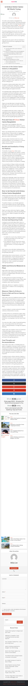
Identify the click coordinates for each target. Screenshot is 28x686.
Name (4, 592)
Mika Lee (17, 11)
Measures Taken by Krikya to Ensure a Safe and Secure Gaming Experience (14, 61)
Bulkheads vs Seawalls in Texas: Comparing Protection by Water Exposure (12, 637)
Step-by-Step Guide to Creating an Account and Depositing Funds (14, 57)
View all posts (14, 568)
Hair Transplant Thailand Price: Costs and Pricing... (17, 431)
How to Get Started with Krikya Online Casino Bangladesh (13, 54)
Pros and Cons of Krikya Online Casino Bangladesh (14, 51)
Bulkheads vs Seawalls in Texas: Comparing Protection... (17, 425)
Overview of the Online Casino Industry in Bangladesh (14, 49)
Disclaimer (14, 684)
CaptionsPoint (13, 682)
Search (6, 619)
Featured (9, 684)
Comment (4, 578)
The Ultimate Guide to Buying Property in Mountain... (16, 546)
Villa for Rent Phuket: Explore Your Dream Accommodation (17, 539)
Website (4, 603)
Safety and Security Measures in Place (11, 59)
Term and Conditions (21, 684)
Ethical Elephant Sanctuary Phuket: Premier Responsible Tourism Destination (12, 666)
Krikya (20, 25)
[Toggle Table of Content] (23, 47)
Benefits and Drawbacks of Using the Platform (14, 52)
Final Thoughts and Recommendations (13, 63)
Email (3, 597)
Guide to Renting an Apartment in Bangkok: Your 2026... (17, 437)
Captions (5, 684)
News (11, 416)
